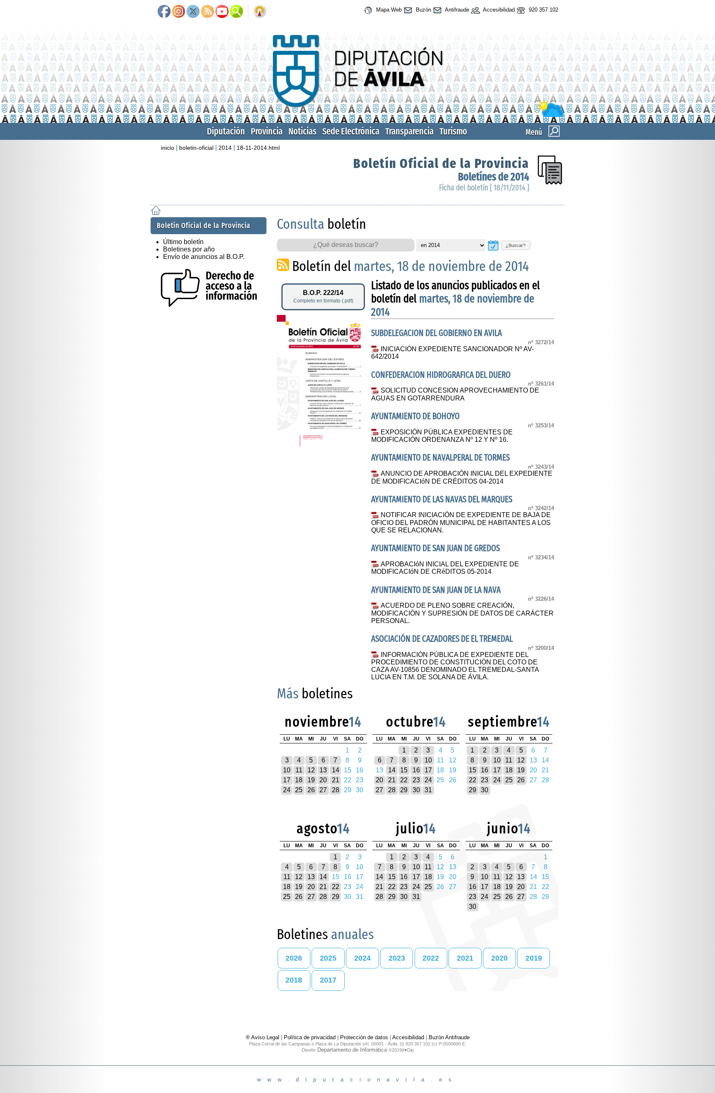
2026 (294, 958)
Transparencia (409, 131)
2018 (294, 980)
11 (298, 770)
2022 (430, 958)
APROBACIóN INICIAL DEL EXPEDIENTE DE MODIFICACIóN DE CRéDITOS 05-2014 (444, 568)
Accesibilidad (498, 10)
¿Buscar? (515, 245)
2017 (328, 980)
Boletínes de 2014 (493, 176)
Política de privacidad (310, 1037)
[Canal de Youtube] (222, 12)
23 (416, 780)
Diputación (226, 131)
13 (323, 770)
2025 (328, 958)
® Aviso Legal (263, 1037)
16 (416, 770)
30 (416, 789)
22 (404, 780)
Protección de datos (364, 1037)
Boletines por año (189, 249)
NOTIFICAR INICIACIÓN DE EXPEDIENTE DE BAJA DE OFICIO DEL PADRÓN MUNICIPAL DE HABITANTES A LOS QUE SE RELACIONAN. (461, 522)
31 (428, 789)
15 (404, 770)
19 (311, 780)
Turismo (453, 131)
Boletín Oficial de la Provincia (441, 163)
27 (323, 789)
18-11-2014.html (258, 147)
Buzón (422, 10)
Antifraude (456, 10)
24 (286, 789)
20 (323, 780)
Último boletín (183, 241)
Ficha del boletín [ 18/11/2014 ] (484, 187)
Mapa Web (388, 10)
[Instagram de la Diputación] (178, 12)
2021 (465, 958)
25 (298, 789)
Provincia (267, 131)
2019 (533, 958)
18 (298, 780)
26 (311, 789)
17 (286, 780)
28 (335, 789)
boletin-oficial (196, 147)
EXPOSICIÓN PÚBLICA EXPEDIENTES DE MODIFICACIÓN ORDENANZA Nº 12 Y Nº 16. (441, 436)
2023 (397, 958)
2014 (225, 147)
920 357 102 (542, 10)
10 (286, 770)
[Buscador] (236, 12)
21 (335, 780)
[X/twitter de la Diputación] (193, 12)
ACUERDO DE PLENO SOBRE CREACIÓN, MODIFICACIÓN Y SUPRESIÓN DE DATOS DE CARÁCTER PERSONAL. (462, 613)
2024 (362, 958)
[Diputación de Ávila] (357, 115)
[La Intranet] (259, 12)
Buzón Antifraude (449, 1037)
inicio (167, 147)
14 (335, 770)
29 (404, 789)
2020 (499, 958)
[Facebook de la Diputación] (164, 12)
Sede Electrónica (350, 131)
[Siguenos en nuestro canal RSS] (207, 12)
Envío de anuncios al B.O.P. (204, 256)
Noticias (302, 131)
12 (311, 770)
